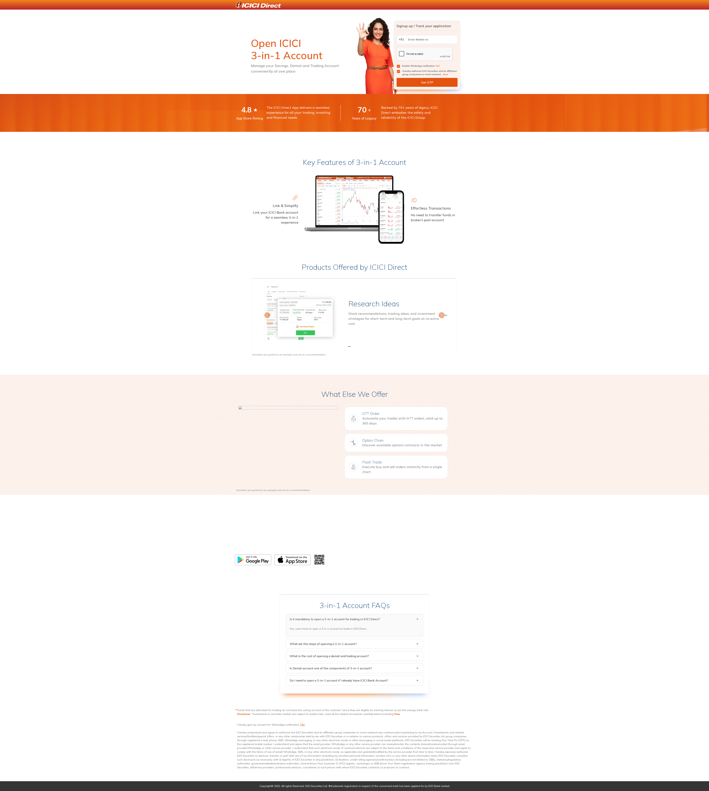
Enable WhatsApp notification (421, 65)
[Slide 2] (354, 346)
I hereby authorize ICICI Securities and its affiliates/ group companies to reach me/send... (429, 73)
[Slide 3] (361, 346)
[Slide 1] (348, 346)
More (445, 74)
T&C (437, 65)
